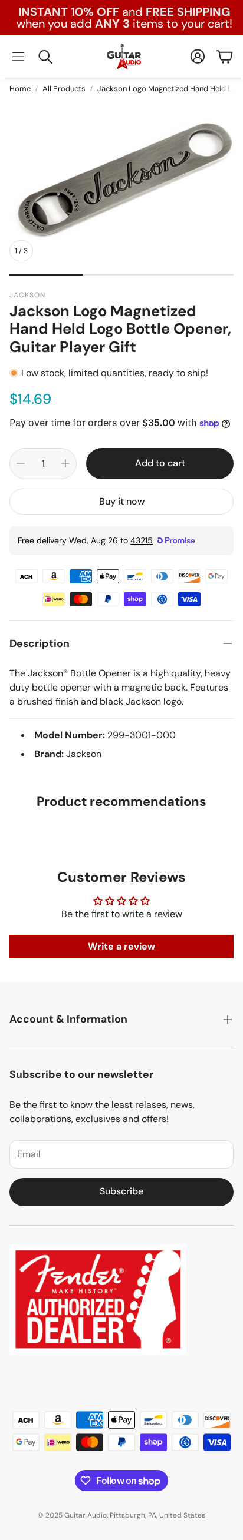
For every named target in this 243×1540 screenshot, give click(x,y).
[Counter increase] (65, 463)
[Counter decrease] (20, 463)
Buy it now (122, 501)
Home (20, 89)
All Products (64, 89)
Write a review (121, 946)
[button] (18, 56)
